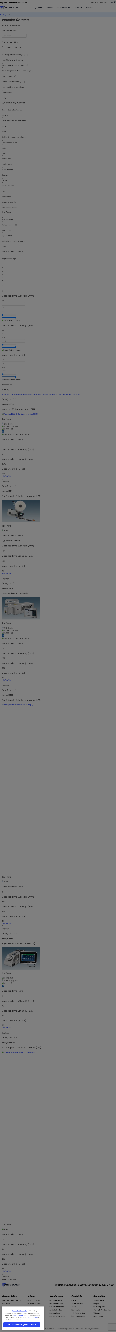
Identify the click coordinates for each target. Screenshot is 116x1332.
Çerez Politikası (32, 1317)
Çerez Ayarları (18, 1315)
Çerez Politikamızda (19, 1311)
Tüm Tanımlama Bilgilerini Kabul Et (21, 1325)
